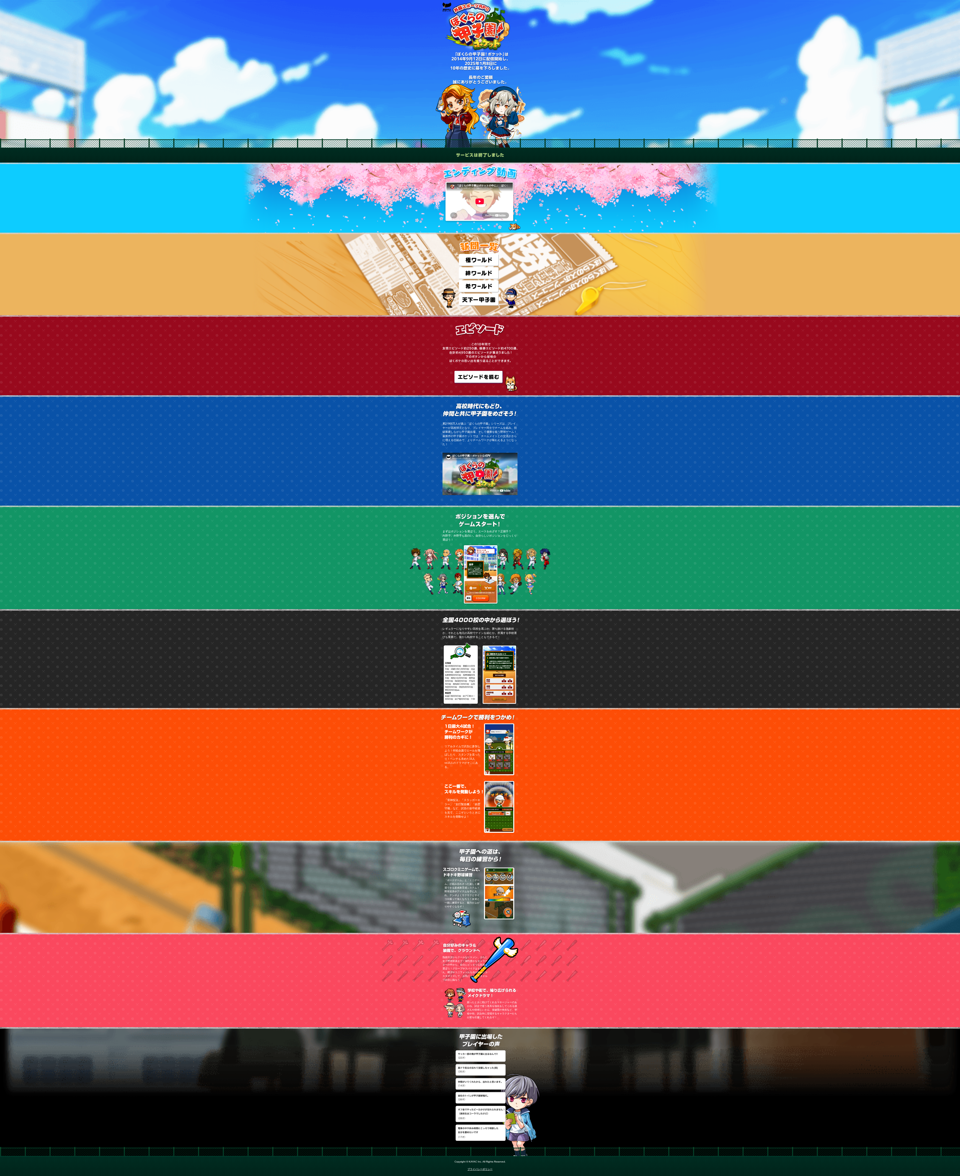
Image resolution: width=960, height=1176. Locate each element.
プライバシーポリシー (480, 1169)
